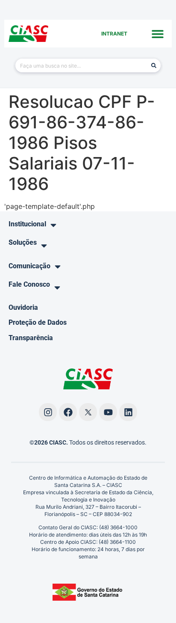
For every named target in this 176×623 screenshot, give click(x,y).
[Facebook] (68, 412)
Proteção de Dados (38, 322)
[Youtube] (108, 412)
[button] (157, 33)
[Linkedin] (128, 412)
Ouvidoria (23, 307)
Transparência (31, 338)
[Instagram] (48, 412)
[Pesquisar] (154, 65)
